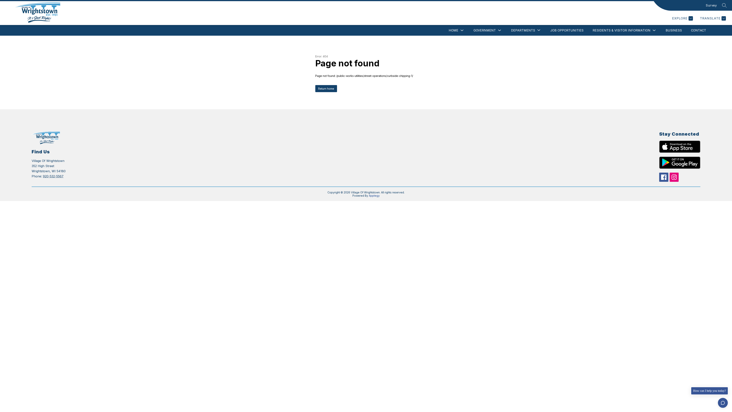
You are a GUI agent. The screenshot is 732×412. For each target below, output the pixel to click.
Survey (711, 5)
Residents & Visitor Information (621, 30)
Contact (698, 30)
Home (453, 30)
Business (674, 30)
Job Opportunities (567, 30)
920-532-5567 (53, 176)
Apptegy (374, 195)
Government (485, 30)
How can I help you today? (709, 390)
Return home (326, 88)
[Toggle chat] (723, 403)
